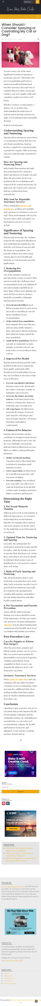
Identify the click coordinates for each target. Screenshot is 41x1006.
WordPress (15, 1000)
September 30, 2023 (10, 39)
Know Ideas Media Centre (13, 886)
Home (6, 973)
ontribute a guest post (12, 960)
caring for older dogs (18, 679)
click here (8, 625)
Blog (20, 39)
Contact (7, 981)
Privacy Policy (10, 983)
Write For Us (9, 978)
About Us (8, 976)
